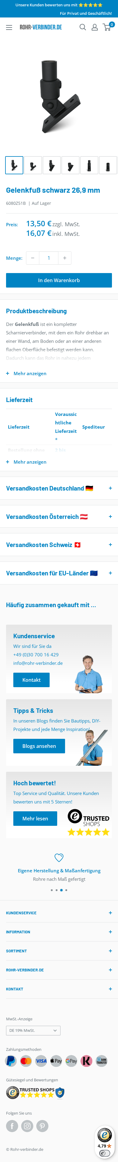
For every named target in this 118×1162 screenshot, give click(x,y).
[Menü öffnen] (9, 27)
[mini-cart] (107, 27)
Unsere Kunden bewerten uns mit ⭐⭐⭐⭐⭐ (59, 5)
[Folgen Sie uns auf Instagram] (27, 1126)
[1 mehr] (64, 258)
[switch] (104, 1153)
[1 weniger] (32, 258)
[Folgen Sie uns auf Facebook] (12, 1126)
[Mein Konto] (95, 27)
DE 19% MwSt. (22, 1030)
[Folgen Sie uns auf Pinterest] (42, 1126)
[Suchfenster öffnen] (83, 27)
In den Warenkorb (59, 280)
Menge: (14, 258)
